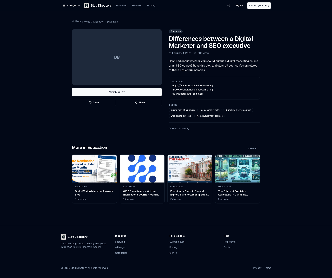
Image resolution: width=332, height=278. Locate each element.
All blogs (120, 247)
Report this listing (180, 128)
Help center (230, 241)
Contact (228, 247)
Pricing (151, 5)
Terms (267, 268)
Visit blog (115, 92)
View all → (254, 148)
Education (112, 21)
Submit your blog (259, 5)
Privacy (257, 268)
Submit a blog (177, 241)
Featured (137, 5)
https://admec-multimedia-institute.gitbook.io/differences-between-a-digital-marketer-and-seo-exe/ (192, 89)
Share (142, 102)
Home (87, 21)
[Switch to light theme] (228, 5)
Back (78, 21)
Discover (121, 5)
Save (96, 102)
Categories (121, 252)
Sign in (239, 5)
